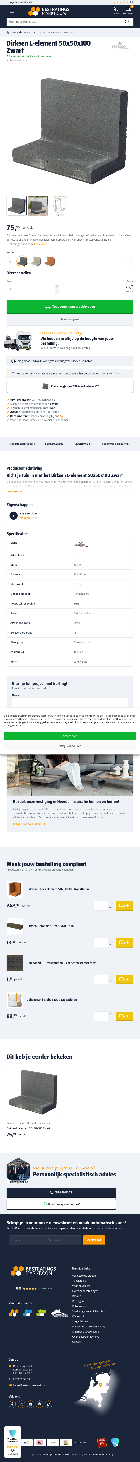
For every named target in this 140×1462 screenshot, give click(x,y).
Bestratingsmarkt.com (52, 1454)
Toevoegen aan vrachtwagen (73, 306)
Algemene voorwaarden (86, 1331)
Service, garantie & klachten (88, 1311)
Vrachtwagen (128, 11)
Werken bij (78, 1316)
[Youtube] (30, 1404)
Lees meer (40, 244)
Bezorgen (78, 1301)
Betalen (76, 1296)
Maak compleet (70, 319)
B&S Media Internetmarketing (100, 1454)
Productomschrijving (21, 444)
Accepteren (70, 736)
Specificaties (82, 444)
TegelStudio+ (80, 1280)
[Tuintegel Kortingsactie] (52, 1111)
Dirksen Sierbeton (81, 361)
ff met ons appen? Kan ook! (64, 1204)
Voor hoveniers (81, 1285)
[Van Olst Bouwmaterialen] (59, 1313)
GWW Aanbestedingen (85, 1291)
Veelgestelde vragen (84, 1275)
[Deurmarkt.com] (27, 1313)
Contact (76, 1341)
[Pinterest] (39, 1404)
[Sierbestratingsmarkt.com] (41, 1313)
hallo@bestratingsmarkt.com (30, 1385)
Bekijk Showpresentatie (27, 824)
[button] (12, 1442)
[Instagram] (21, 1404)
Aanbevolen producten (115, 444)
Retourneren (79, 1306)
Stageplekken (80, 1321)
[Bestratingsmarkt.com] (13, 1313)
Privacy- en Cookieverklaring (88, 1326)
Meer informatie (109, 373)
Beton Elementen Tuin (23, 32)
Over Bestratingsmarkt (85, 1336)
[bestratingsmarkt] (38, 1271)
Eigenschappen (54, 444)
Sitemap (66, 1454)
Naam (15, 695)
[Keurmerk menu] (18, 1428)
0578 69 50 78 (63, 1192)
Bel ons (116, 14)
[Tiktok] (48, 1404)
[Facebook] (12, 1404)
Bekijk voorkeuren (70, 746)
